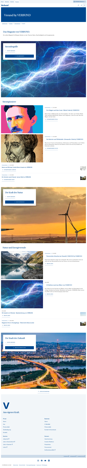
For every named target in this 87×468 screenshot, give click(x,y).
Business (47, 418)
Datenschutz (15, 465)
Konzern (11, 23)
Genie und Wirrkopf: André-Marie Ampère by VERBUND (17, 167)
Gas (4, 424)
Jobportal (5, 439)
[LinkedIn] (49, 460)
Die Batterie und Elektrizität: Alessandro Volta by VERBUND (64, 139)
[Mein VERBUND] (81, 5)
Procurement (48, 447)
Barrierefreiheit (22, 465)
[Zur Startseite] (4, 5)
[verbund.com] (6, 405)
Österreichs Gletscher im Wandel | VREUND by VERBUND (64, 256)
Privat (4, 418)
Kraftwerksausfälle (49, 450)
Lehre (4, 447)
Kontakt (5, 432)
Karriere (5, 436)
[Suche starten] (78, 5)
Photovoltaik (6, 427)
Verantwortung (48, 439)
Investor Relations (49, 441)
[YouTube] (45, 460)
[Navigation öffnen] (84, 5)
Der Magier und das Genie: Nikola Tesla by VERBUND (62, 110)
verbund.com (4, 23)
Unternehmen (17, 23)
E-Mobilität (47, 424)
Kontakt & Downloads (50, 429)
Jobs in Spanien (7, 444)
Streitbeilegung (7, 429)
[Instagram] (38, 460)
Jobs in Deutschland (8, 441)
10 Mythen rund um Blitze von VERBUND (59, 285)
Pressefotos (48, 444)
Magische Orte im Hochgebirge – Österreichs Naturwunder (18, 322)
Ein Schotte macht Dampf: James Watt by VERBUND (16, 177)
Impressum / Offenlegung (41, 465)
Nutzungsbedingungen (30, 465)
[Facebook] (41, 460)
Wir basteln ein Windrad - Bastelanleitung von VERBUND (17, 313)
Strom (4, 421)
